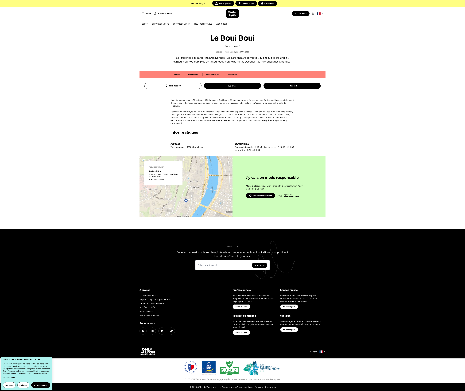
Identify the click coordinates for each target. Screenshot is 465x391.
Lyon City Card (248, 3)
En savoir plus (241, 306)
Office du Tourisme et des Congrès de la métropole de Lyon (224, 387)
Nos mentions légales (149, 315)
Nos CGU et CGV (147, 307)
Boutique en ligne (198, 3)
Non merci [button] (9, 385)
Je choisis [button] (23, 385)
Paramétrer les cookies (265, 387)
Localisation (232, 74)
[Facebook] (143, 331)
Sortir (145, 24)
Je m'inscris (259, 265)
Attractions (269, 3)
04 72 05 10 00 (175, 86)
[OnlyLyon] (147, 351)
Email (234, 86)
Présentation (193, 74)
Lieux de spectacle (203, 24)
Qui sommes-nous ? (149, 295)
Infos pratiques (212, 74)
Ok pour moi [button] (42, 385)
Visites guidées (225, 3)
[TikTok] (171, 331)
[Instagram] (152, 331)
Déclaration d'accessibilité (152, 303)
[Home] (232, 13)
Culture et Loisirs (160, 24)
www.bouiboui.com (156, 179)
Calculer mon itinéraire (262, 195)
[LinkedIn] (161, 331)
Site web (293, 86)
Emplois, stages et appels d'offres (155, 299)
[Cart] (313, 13)
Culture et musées (181, 24)
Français (313, 351)
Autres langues (146, 311)
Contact (176, 74)
